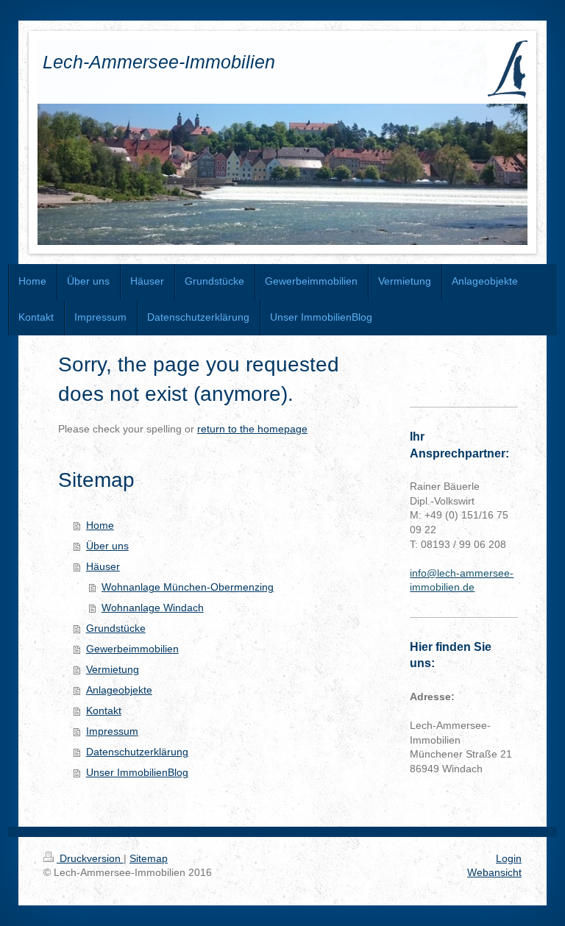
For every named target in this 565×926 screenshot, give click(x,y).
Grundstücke (116, 628)
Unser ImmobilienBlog (137, 772)
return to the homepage (252, 429)
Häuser (103, 566)
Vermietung (112, 669)
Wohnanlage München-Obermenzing (188, 587)
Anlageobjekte (119, 690)
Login (509, 858)
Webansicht (494, 872)
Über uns (107, 546)
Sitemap (148, 858)
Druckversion (90, 858)
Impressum (112, 731)
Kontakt (103, 710)
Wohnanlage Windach (153, 607)
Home (100, 525)
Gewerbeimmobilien (132, 649)
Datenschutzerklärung (137, 752)
